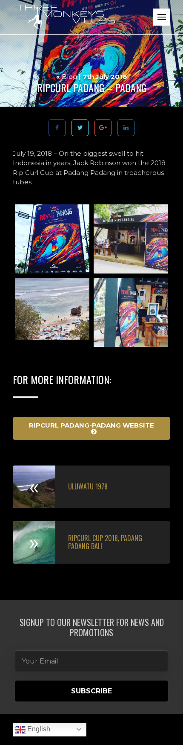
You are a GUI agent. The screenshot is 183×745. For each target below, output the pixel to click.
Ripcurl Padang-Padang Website (91, 425)
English (38, 729)
